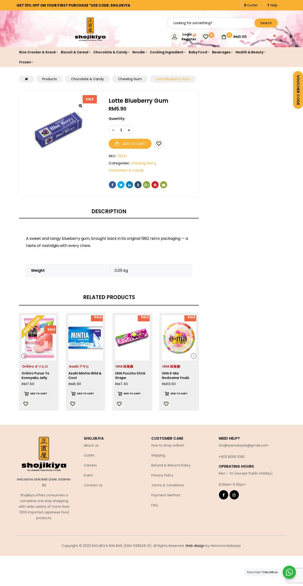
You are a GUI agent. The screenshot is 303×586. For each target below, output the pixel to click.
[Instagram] (234, 495)
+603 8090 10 (230, 456)
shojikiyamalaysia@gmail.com (243, 445)
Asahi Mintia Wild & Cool (85, 375)
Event (88, 475)
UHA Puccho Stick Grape (130, 375)
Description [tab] (108, 211)
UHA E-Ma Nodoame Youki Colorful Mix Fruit (177, 378)
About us (91, 445)
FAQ (154, 505)
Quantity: (117, 118)
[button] (80, 105)
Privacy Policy (162, 475)
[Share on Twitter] (121, 184)
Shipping (158, 455)
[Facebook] (223, 495)
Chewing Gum (142, 163)
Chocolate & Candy (126, 170)
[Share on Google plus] (146, 184)
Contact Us (93, 485)
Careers (90, 465)
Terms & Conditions (167, 485)
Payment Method (165, 495)
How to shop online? (167, 445)
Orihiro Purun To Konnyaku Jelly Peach (35, 378)
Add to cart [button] (38, 393)
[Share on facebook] (112, 184)
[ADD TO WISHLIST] (159, 144)
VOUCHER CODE (298, 90)
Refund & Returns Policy (171, 465)
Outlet (89, 455)
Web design (195, 545)
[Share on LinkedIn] (129, 184)
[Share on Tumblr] (138, 184)
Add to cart (134, 143)
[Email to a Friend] (163, 184)
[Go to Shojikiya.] (26, 79)
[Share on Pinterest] (155, 184)
